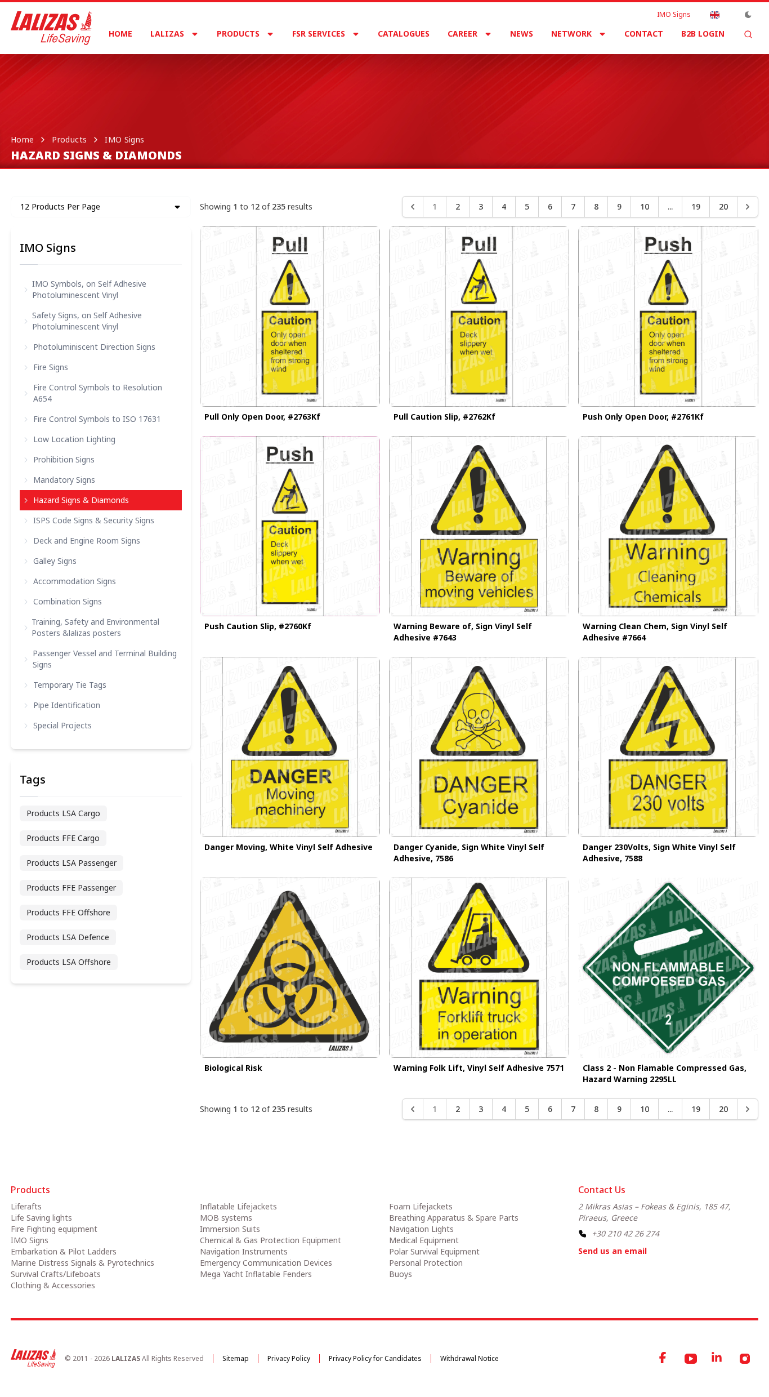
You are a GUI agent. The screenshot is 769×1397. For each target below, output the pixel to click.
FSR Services (318, 33)
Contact (643, 33)
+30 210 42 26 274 (625, 1233)
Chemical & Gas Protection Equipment (270, 1240)
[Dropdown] (714, 15)
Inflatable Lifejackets (238, 1206)
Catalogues (404, 33)
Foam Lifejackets (421, 1206)
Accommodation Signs (74, 581)
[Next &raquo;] (747, 206)
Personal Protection (426, 1262)
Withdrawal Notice (469, 1358)
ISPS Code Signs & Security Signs (93, 520)
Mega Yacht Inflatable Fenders (256, 1274)
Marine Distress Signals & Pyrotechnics (82, 1262)
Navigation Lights (421, 1229)
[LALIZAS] (51, 28)
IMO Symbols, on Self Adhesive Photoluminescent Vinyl (89, 289)
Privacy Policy (288, 1358)
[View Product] (290, 316)
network (571, 33)
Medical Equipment (424, 1240)
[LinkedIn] (717, 1358)
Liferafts (26, 1206)
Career (462, 33)
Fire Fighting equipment (54, 1229)
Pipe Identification (66, 705)
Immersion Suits (230, 1229)
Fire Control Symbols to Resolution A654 (97, 393)
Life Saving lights (41, 1217)
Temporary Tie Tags (69, 684)
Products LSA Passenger (71, 862)
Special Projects (62, 725)
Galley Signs (55, 560)
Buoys (400, 1274)
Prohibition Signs (64, 459)
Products (238, 33)
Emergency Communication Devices (266, 1262)
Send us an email (612, 1250)
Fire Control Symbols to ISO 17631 (97, 418)
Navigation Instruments (244, 1251)
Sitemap (235, 1358)
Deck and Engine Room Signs (86, 540)
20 (723, 206)
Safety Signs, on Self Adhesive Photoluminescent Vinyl (87, 321)
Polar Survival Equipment (434, 1251)
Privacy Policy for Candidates (375, 1358)
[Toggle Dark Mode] (748, 15)
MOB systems (226, 1217)
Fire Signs (50, 367)
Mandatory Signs (64, 479)
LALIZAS (167, 33)
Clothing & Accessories (53, 1285)
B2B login (703, 33)
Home (120, 33)
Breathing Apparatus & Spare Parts (453, 1217)
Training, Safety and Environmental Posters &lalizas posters (95, 627)
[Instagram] (744, 1358)
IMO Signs (674, 14)
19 (695, 206)
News (521, 33)
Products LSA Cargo (63, 813)
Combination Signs (67, 601)
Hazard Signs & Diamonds (81, 500)
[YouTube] (690, 1358)
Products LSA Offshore (68, 961)
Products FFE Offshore (68, 912)
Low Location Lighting (74, 439)
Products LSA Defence (67, 937)
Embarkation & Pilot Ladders (64, 1251)
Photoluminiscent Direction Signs (94, 346)
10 (644, 206)
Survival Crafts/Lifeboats (56, 1274)
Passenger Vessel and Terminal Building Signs (105, 659)
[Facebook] (663, 1358)
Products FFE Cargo (63, 838)
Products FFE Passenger (71, 887)
